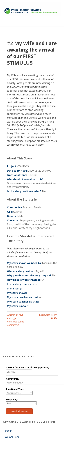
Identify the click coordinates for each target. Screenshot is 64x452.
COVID (8, 430)
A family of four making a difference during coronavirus (15, 319)
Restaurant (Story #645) (48, 316)
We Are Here (12, 436)
